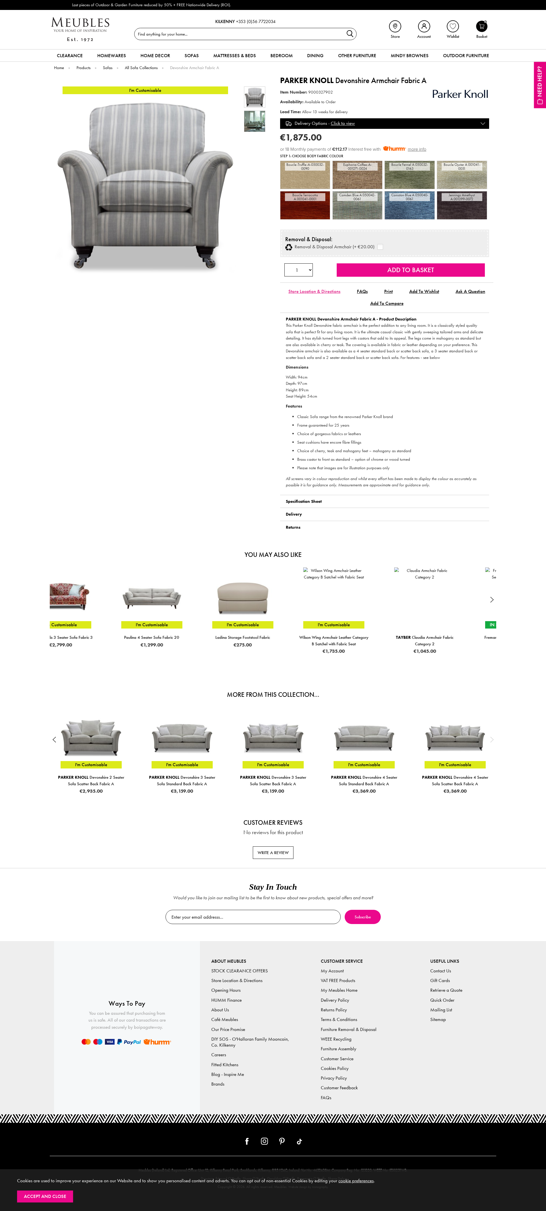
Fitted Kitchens (224, 1065)
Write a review (273, 852)
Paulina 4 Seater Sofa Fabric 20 (91, 637)
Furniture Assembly (338, 1049)
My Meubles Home (339, 990)
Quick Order (442, 1000)
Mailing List (441, 1010)
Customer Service (337, 1059)
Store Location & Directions (314, 291)
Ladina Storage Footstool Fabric (182, 637)
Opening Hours (226, 990)
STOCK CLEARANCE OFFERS (239, 971)
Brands (217, 1084)
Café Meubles (224, 1019)
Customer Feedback (339, 1088)
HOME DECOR (155, 55)
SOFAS (192, 55)
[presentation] (54, 599)
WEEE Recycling (336, 1039)
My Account (332, 971)
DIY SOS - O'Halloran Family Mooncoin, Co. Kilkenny (250, 1042)
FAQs (362, 291)
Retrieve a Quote (446, 990)
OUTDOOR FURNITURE (466, 55)
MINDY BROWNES (410, 55)
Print (388, 291)
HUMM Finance (226, 1000)
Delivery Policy (335, 1000)
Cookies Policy (335, 1068)
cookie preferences (356, 1181)
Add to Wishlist (424, 291)
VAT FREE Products (338, 980)
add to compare (387, 303)
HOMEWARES (111, 55)
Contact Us (440, 971)
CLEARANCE (70, 55)
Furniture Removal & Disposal (349, 1029)
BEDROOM (281, 55)
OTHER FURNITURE (357, 55)
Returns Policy (334, 1010)
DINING (315, 55)
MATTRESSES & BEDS (234, 55)
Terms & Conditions (339, 1019)
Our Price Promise (228, 1029)
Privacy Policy (334, 1078)
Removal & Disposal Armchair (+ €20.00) (333, 247)
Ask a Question (470, 291)
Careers (218, 1055)
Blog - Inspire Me (227, 1074)
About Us (220, 1010)
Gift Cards (440, 980)
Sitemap (438, 1019)
